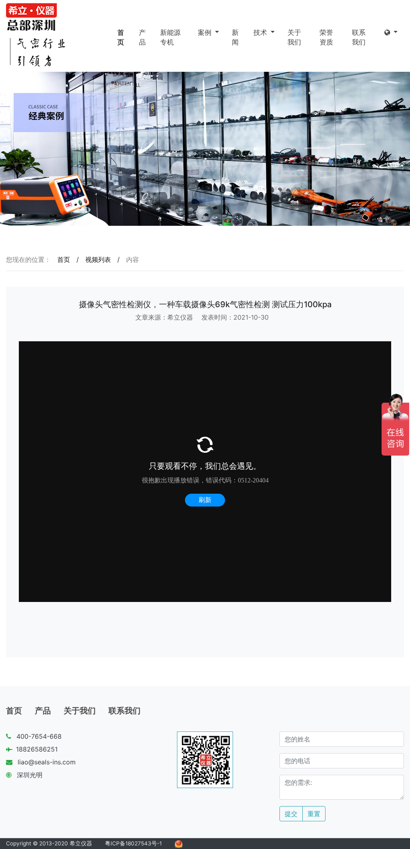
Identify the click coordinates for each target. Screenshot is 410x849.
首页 (120, 37)
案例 (205, 32)
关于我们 (294, 37)
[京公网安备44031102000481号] (179, 843)
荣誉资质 (326, 37)
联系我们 (359, 37)
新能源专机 (170, 37)
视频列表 (98, 259)
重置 (314, 814)
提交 (291, 814)
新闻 (235, 37)
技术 (261, 32)
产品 (142, 37)
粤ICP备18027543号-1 (133, 843)
